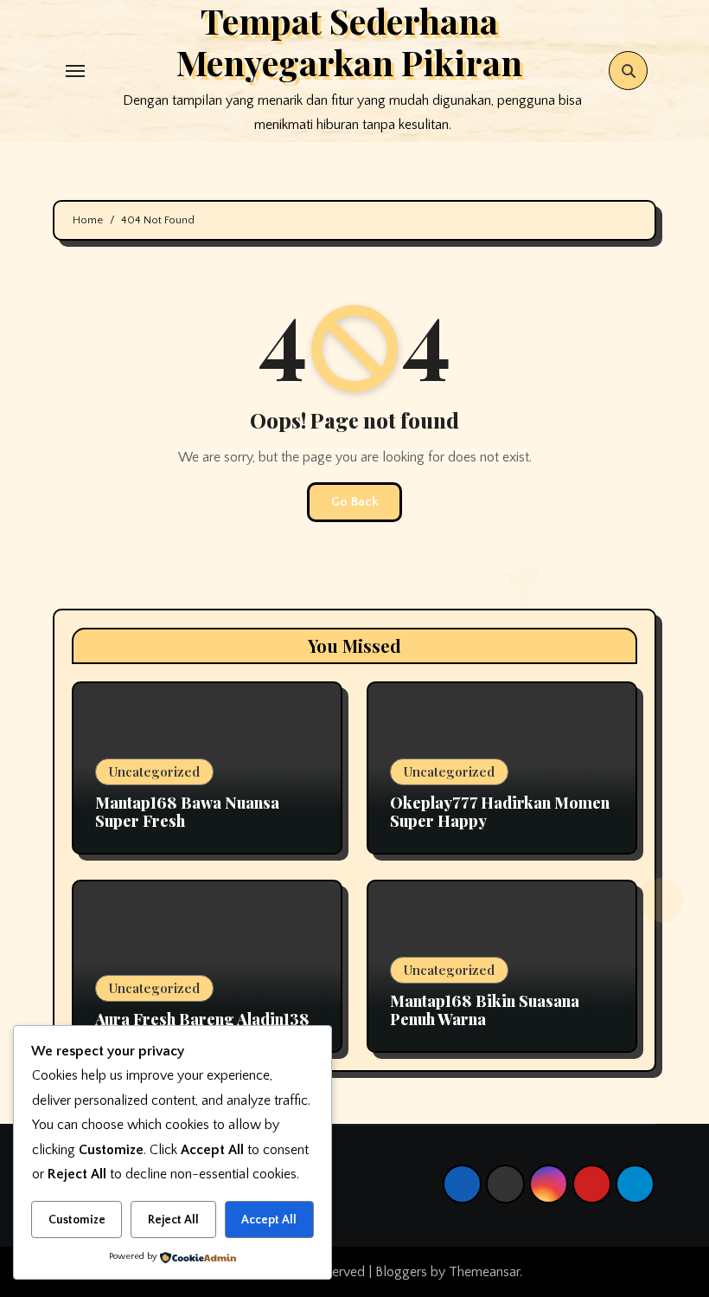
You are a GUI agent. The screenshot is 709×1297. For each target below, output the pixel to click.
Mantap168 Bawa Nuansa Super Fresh (187, 812)
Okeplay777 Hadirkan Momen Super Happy (500, 812)
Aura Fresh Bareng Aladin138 (202, 1019)
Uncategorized (154, 771)
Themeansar (484, 1272)
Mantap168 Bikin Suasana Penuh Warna (484, 1010)
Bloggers (401, 1272)
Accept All (269, 1220)
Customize (76, 1220)
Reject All (173, 1220)
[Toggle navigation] (75, 71)
